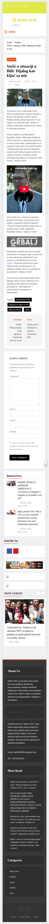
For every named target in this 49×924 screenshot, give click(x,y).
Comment (14, 376)
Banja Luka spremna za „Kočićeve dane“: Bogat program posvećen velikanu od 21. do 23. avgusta (24, 785)
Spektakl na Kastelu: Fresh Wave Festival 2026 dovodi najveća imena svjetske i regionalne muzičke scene (25, 831)
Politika (11, 59)
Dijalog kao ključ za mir (18, 304)
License (14, 917)
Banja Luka (12, 621)
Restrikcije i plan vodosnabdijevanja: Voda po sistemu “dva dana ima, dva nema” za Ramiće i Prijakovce (25, 819)
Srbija (27, 309)
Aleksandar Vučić (23, 299)
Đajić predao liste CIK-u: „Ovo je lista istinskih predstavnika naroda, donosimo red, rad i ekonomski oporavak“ (30, 517)
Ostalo (12, 882)
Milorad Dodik (15, 309)
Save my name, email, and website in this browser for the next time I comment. (24, 446)
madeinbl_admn (15, 81)
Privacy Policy (25, 917)
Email (13, 420)
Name (13, 409)
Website (13, 432)
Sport (12, 893)
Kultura (13, 877)
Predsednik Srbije (14, 111)
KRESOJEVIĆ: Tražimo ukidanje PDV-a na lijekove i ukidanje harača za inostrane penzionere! (24, 631)
